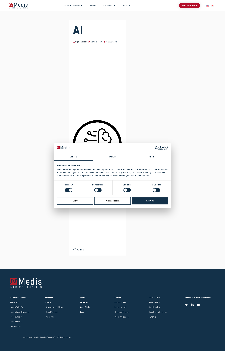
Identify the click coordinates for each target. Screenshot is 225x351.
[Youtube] (198, 305)
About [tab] (151, 157)
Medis (125, 5)
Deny (75, 201)
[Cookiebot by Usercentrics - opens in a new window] (156, 148)
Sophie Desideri (81, 42)
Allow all (150, 201)
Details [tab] (112, 157)
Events (93, 5)
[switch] (98, 190)
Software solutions (72, 5)
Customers (108, 5)
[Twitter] (186, 305)
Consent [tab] (73, 157)
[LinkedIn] (192, 305)
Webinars (79, 249)
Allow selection (113, 201)
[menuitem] (207, 6)
